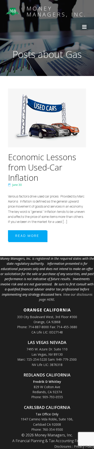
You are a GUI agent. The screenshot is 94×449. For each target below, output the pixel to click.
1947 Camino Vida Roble (39, 419)
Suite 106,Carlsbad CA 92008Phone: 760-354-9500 (52, 424)
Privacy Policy (84, 446)
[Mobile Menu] (84, 27)
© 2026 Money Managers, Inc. (47, 435)
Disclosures (62, 446)
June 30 (17, 185)
